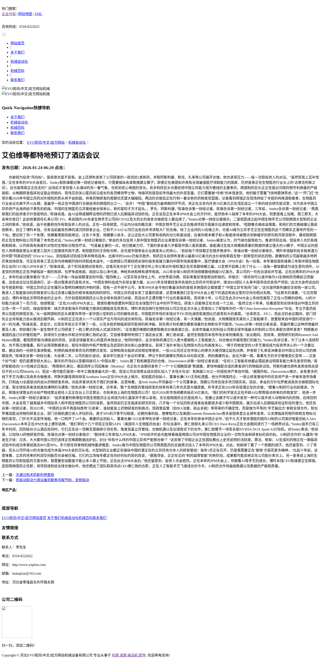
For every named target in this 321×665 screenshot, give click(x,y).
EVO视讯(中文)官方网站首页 (24, 518)
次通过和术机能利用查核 (35, 475)
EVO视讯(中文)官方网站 (46, 142)
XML (38, 14)
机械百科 (17, 71)
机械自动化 (19, 61)
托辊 (115, 655)
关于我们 (17, 52)
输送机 (133, 655)
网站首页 (17, 43)
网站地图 (25, 14)
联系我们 (17, 80)
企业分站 (9, 14)
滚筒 (123, 655)
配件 (142, 655)
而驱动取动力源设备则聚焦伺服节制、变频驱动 (52, 480)
